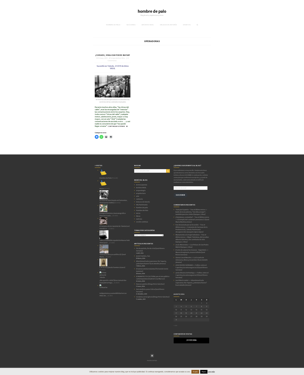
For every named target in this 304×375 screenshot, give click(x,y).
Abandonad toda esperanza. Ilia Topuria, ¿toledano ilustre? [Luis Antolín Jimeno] (191, 282)
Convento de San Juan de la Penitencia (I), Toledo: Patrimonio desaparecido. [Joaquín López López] (191, 229)
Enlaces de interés (168, 25)
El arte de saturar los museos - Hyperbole (191, 250)
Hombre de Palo (113, 25)
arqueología (140, 190)
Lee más (211, 372)
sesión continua (142, 222)
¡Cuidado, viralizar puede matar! (112, 55)
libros (138, 216)
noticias (139, 219)
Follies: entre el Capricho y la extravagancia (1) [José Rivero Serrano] (191, 267)
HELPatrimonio (141, 205)
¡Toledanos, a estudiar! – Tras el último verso (192, 217)
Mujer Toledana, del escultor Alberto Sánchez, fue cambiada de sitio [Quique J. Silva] (192, 239)
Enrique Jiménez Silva (117, 58)
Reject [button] (204, 372)
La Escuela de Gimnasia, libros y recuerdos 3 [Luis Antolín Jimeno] (192, 260)
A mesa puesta (141, 185)
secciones (130, 25)
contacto (139, 199)
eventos (187, 25)
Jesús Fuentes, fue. (143, 256)
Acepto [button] (195, 372)
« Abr (175, 325)
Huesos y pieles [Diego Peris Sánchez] (150, 284)
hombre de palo (152, 11)
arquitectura (141, 193)
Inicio (138, 213)
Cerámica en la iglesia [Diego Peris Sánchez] (152, 297)
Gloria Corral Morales (183, 258)
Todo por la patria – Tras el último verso (190, 210)
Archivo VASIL (141, 188)
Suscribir (180, 195)
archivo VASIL (148, 25)
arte (137, 196)
